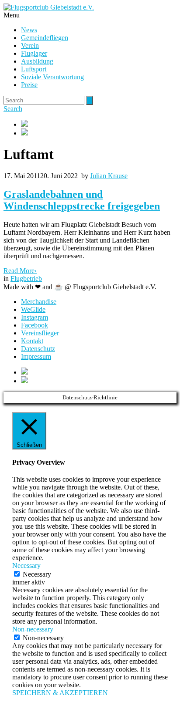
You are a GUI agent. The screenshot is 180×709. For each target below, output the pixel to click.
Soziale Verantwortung (52, 77)
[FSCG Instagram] (99, 132)
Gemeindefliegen (44, 37)
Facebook (34, 325)
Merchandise (38, 301)
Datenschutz (38, 348)
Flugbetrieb (26, 278)
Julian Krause (109, 175)
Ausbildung (37, 61)
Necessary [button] (26, 565)
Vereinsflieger (40, 333)
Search (12, 108)
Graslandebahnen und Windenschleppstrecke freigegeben (81, 200)
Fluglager (34, 53)
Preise (29, 84)
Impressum (36, 356)
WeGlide (33, 309)
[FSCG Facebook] (99, 124)
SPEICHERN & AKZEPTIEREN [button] (60, 692)
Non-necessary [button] (32, 629)
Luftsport (33, 69)
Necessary (37, 574)
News (29, 30)
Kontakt (32, 340)
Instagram (34, 317)
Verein (30, 45)
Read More (20, 270)
